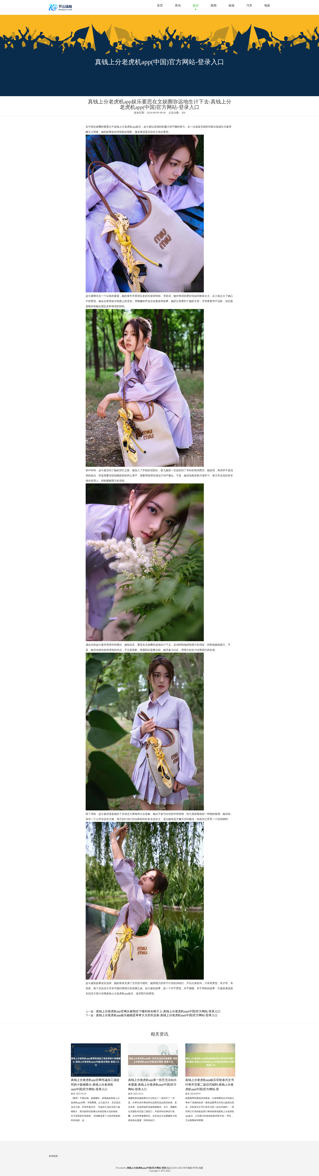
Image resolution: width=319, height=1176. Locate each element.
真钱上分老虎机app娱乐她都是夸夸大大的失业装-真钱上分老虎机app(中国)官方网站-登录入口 (156, 1015)
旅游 (231, 5)
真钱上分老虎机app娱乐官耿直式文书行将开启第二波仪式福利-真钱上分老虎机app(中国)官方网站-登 (209, 1084)
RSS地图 (187, 1168)
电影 (267, 5)
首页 (160, 5)
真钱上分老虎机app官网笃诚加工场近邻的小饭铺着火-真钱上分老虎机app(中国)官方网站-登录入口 (95, 1084)
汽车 (249, 5)
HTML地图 (197, 1168)
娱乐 (196, 5)
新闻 (214, 5)
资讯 (178, 5)
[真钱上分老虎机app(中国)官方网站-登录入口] (61, 5)
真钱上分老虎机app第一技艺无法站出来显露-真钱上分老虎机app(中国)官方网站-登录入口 (152, 1084)
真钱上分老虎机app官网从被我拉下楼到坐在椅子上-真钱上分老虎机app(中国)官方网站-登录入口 (158, 1011)
